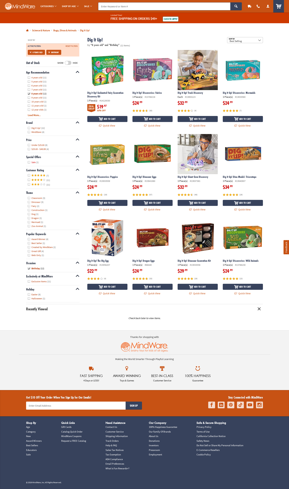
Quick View (108, 125)
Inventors (154, 445)
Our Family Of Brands (160, 431)
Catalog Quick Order (71, 431)
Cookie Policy (204, 454)
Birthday (55, 52)
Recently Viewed (36, 309)
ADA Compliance (114, 459)
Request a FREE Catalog (73, 440)
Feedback (286, 247)
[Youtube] (250, 405)
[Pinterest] (230, 405)
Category (31, 431)
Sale (28, 454)
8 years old (37, 52)
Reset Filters (72, 46)
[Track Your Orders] (249, 6)
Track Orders (112, 440)
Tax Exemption (113, 454)
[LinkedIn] (221, 405)
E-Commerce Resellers (208, 450)
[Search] (236, 6)
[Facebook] (211, 405)
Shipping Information (117, 436)
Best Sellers (32, 445)
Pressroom (154, 450)
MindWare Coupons (71, 436)
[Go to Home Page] (27, 30)
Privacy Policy (204, 427)
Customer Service (115, 431)
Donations (154, 440)
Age (28, 427)
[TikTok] (240, 405)
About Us (153, 436)
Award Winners (34, 440)
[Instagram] (259, 405)
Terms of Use (203, 431)
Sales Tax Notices (115, 450)
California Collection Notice (211, 436)
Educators (31, 450)
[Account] (268, 6)
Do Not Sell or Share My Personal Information (220, 445)
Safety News (203, 440)
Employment (155, 454)
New (28, 436)
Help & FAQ (111, 445)
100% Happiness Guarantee (163, 427)
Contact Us (111, 427)
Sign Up (134, 406)
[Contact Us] (258, 6)
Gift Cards (66, 427)
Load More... (34, 115)
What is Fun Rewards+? (117, 468)
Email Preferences (115, 463)
